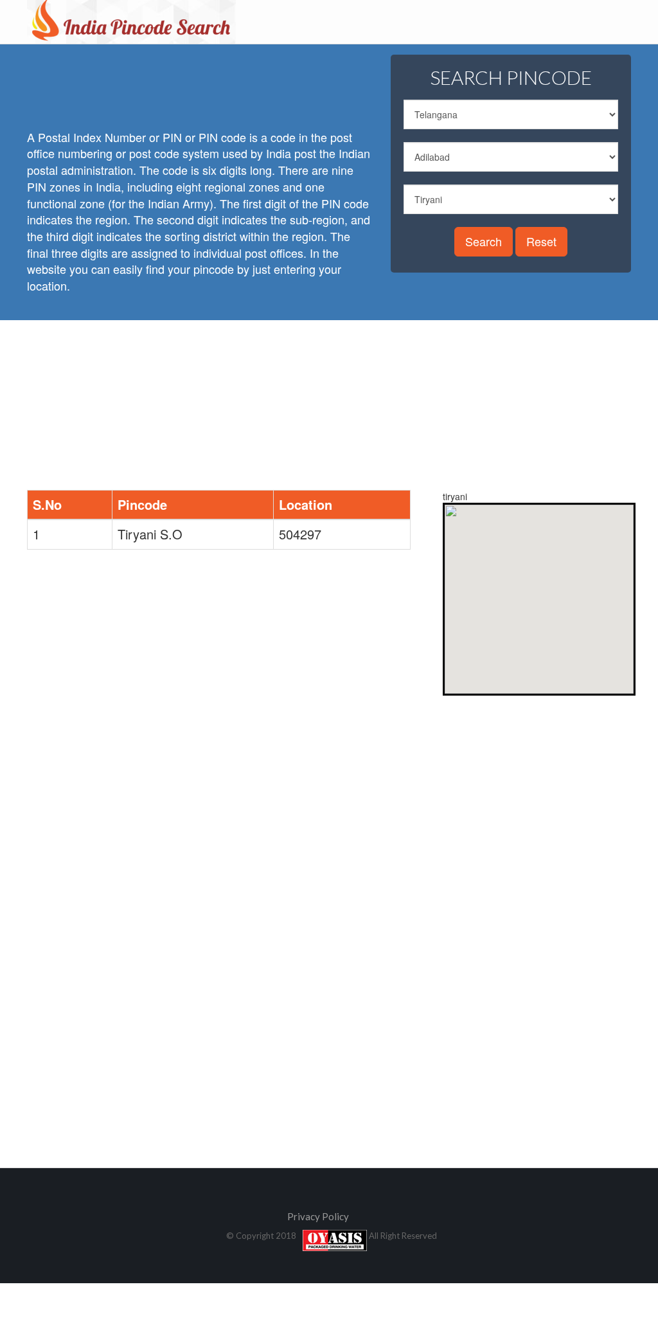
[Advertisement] (261, 84)
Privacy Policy (318, 1216)
